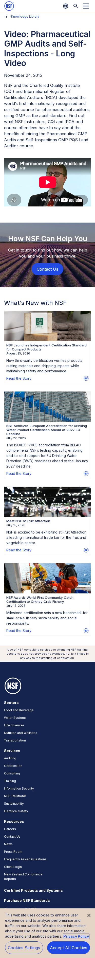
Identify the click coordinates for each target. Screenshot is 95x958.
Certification (13, 766)
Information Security (19, 788)
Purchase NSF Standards (27, 900)
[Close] (88, 915)
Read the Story (18, 378)
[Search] (76, 6)
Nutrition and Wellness (20, 733)
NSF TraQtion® (15, 796)
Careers (10, 829)
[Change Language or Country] (66, 6)
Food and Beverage (19, 710)
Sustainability (14, 803)
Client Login (13, 867)
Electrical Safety (16, 811)
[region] (47, 933)
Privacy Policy (76, 936)
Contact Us (12, 836)
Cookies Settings (24, 947)
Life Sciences (14, 725)
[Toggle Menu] (86, 6)
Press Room (13, 852)
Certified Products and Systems (33, 890)
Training (10, 781)
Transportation (15, 740)
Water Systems (15, 718)
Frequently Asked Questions (25, 859)
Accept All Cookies (68, 947)
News (8, 844)
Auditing (10, 758)
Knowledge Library (25, 16)
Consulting (12, 773)
